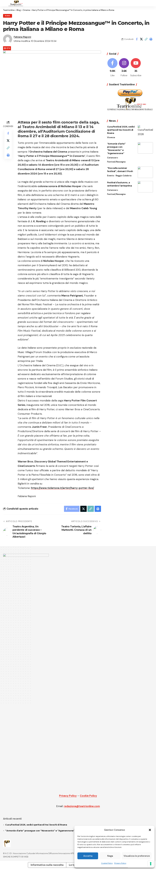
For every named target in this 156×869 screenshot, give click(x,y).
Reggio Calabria (123, 175)
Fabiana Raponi (22, 36)
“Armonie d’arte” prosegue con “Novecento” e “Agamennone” (40, 830)
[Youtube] (135, 67)
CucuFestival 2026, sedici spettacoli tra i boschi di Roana (121, 129)
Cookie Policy (107, 863)
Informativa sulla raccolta (47, 864)
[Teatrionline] (15, 3)
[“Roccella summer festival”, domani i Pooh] (145, 172)
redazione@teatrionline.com (82, 806)
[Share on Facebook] (137, 39)
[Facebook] (112, 67)
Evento (110, 175)
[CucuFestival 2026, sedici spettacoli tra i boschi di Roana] (145, 131)
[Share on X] (141, 39)
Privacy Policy (120, 863)
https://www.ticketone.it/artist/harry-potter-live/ (62, 488)
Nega (110, 855)
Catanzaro (112, 157)
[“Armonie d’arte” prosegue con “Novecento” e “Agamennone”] (145, 148)
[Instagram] (124, 67)
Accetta (87, 855)
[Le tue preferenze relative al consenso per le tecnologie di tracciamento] (151, 864)
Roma (7, 16)
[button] (149, 829)
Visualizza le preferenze (137, 855)
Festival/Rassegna (116, 161)
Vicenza (111, 137)
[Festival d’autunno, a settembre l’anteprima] (145, 186)
